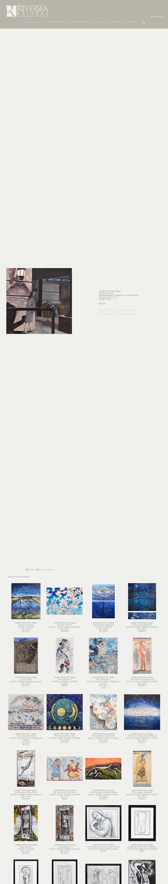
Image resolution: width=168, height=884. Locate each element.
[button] (40, 22)
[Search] (144, 22)
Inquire (118, 312)
